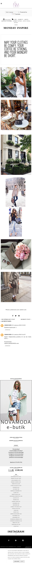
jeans (15, 510)
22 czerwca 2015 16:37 (19, 334)
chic (15, 19)
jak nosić (15, 489)
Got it (22, 561)
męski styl (15, 522)
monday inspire (6, 21)
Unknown (8, 325)
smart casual (15, 494)
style (16, 22)
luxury (15, 526)
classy (15, 492)
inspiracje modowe (15, 490)
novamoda (15, 517)
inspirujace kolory (15, 513)
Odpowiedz (7, 329)
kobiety (21, 19)
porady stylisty (15, 478)
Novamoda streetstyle (15, 496)
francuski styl (15, 524)
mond (26, 19)
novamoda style (15, 476)
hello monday (14, 480)
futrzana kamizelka (15, 520)
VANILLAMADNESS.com (11, 343)
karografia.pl (28, 547)
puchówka (15, 515)
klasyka (15, 497)
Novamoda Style (13, 546)
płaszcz (15, 499)
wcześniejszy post (8, 319)
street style (17, 21)
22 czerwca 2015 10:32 (19, 325)
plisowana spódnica (15, 519)
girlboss (15, 487)
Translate (17, 14)
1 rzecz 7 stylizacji (15, 506)
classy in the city (15, 485)
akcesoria (15, 503)
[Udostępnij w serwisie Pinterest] (19, 316)
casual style (15, 508)
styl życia (26, 21)
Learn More (16, 561)
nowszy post (26, 319)
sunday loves (15, 501)
